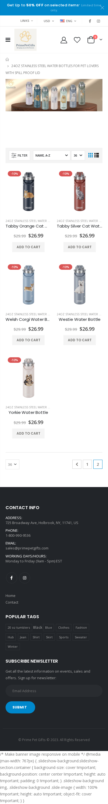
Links (24, 20)
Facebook (11, 577)
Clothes (63, 627)
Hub (11, 637)
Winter (13, 646)
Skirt (49, 637)
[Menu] (8, 39)
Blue (48, 627)
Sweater (81, 637)
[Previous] (76, 464)
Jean (23, 637)
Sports (63, 637)
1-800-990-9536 (18, 535)
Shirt (36, 637)
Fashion (81, 627)
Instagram (24, 577)
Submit (19, 707)
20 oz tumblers (19, 627)
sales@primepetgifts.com (27, 548)
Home (8, 59)
